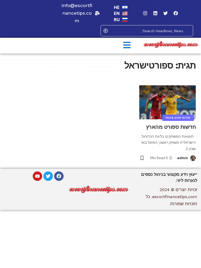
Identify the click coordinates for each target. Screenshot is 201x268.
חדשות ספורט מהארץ (171, 127)
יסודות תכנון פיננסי (178, 117)
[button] (127, 45)
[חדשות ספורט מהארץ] (167, 102)
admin (182, 158)
